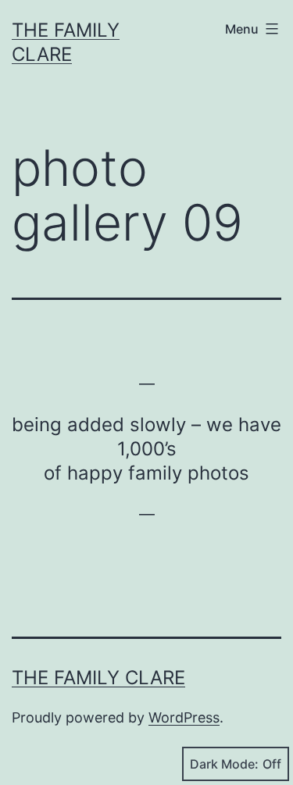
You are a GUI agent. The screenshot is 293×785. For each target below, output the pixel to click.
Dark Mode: (224, 764)
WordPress (184, 717)
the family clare (98, 677)
